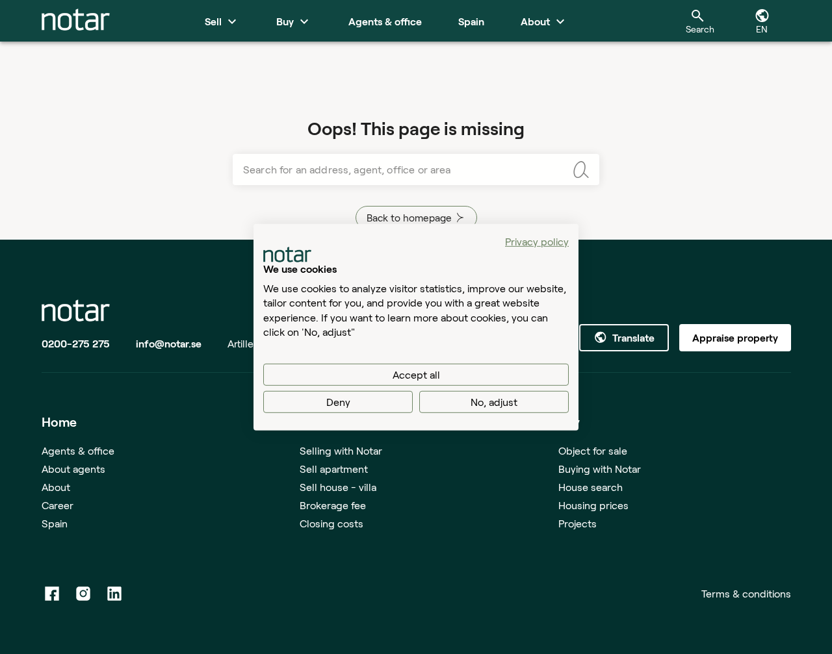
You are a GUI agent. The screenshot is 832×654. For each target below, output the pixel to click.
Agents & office (78, 450)
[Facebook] (52, 593)
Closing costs (331, 523)
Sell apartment (334, 468)
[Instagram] (83, 593)
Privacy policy (537, 240)
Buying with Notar (599, 468)
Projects (577, 523)
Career (57, 505)
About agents (73, 468)
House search (590, 487)
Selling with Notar (341, 450)
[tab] (76, 21)
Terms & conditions (746, 593)
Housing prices (593, 505)
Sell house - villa (338, 487)
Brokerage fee (333, 505)
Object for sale (592, 450)
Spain (55, 523)
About (56, 487)
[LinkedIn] (114, 593)
